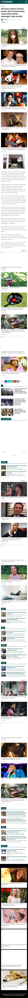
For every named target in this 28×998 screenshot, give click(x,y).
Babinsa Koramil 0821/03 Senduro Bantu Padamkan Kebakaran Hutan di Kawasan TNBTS (20, 391)
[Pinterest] (15, 381)
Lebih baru (4, 452)
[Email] (18, 381)
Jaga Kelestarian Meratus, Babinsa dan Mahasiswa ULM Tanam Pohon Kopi (20, 411)
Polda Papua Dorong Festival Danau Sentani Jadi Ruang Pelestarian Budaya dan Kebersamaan (20, 401)
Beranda (3, 6)
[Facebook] (3, 22)
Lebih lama (23, 452)
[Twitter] (5, 22)
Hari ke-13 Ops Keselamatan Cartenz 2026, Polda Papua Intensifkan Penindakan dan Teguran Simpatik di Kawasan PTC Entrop (17, 838)
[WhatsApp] (7, 22)
